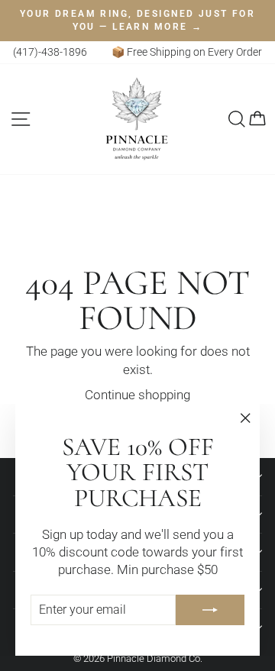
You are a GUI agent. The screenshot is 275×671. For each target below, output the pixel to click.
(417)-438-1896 (50, 52)
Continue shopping (137, 395)
